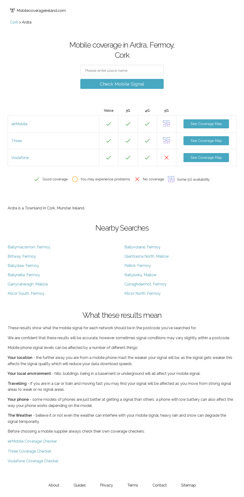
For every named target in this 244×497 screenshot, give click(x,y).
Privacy (106, 485)
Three (16, 141)
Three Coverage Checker (29, 451)
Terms (132, 485)
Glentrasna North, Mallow (146, 256)
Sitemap (188, 485)
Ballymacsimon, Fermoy (29, 247)
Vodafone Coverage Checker (33, 461)
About (53, 485)
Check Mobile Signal (122, 84)
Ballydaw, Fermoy (23, 265)
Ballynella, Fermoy (24, 275)
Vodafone (20, 157)
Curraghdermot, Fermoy (145, 284)
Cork (14, 22)
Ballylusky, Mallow (140, 275)
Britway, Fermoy (22, 256)
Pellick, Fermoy (137, 265)
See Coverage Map (206, 124)
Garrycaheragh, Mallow (28, 284)
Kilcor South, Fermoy (26, 293)
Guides (80, 485)
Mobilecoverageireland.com (41, 10)
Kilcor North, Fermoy (142, 293)
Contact (159, 485)
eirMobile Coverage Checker (32, 441)
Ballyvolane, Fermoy (142, 247)
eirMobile (19, 124)
